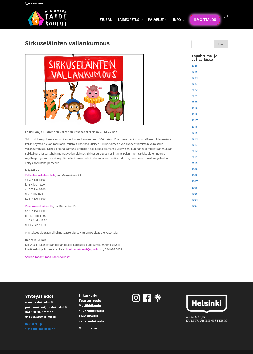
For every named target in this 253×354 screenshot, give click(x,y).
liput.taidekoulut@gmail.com (84, 249)
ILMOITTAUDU (205, 19)
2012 (194, 151)
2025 (194, 71)
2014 (194, 139)
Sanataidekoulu (91, 321)
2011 (194, 157)
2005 (194, 194)
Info (177, 20)
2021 (194, 96)
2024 (194, 78)
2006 (194, 187)
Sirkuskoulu (88, 295)
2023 (194, 84)
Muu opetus (88, 328)
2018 (194, 114)
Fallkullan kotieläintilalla (40, 175)
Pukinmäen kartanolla (39, 206)
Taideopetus (128, 20)
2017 (194, 120)
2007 (194, 181)
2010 (194, 163)
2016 (194, 126)
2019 (194, 108)
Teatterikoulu (90, 300)
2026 (194, 65)
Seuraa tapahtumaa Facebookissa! (47, 257)
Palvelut (156, 20)
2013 (194, 145)
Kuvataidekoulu (91, 311)
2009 (194, 169)
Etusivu (105, 20)
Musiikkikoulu (90, 305)
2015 (194, 133)
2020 (194, 102)
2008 (194, 175)
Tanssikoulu (88, 316)
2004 (194, 200)
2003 (194, 206)
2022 (194, 90)
